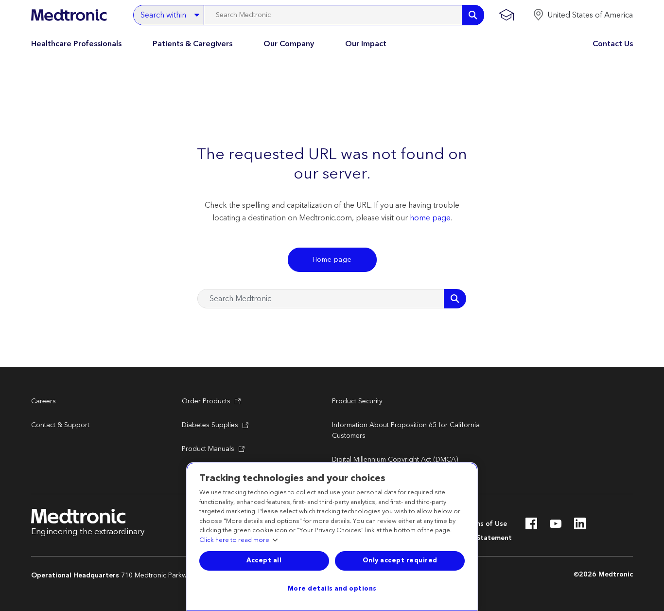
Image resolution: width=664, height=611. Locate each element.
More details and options (332, 588)
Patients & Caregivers (192, 44)
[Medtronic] (68, 15)
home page (430, 218)
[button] (583, 15)
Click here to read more (234, 540)
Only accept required (400, 560)
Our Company (288, 44)
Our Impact (365, 44)
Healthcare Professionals (76, 44)
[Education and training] (506, 15)
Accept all (263, 560)
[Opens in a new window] (531, 526)
